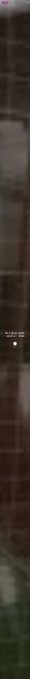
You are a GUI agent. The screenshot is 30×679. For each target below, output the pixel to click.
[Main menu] (27, 2)
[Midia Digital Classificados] (4, 2)
